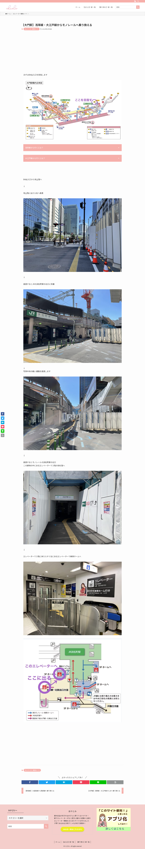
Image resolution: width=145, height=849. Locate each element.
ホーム (58, 842)
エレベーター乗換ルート (31, 29)
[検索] (138, 1)
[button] (30, 782)
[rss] (135, 1)
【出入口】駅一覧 (68, 842)
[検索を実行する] (138, 7)
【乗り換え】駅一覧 (83, 842)
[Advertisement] (72, 53)
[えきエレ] (11, 7)
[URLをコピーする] (115, 782)
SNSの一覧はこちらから (72, 829)
